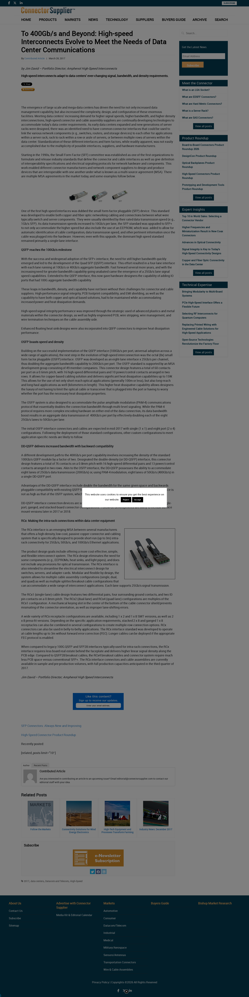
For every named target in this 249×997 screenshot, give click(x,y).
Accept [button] (137, 499)
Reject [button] (126, 499)
